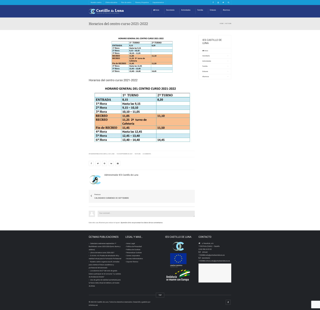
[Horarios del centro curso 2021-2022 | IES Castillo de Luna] (106, 11)
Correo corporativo (133, 256)
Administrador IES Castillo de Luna (102, 154)
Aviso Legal (130, 243)
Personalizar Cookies (134, 253)
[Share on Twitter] (97, 163)
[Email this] (117, 163)
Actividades (185, 10)
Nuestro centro (96, 2)
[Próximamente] (218, 2)
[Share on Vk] (111, 163)
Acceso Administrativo (134, 259)
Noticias (137, 154)
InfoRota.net (93, 305)
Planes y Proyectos (142, 2)
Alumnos (226, 10)
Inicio (157, 10)
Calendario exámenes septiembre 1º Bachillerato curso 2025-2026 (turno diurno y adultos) (104, 247)
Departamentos (158, 2)
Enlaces (213, 10)
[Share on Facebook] (91, 163)
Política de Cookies (133, 249)
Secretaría (170, 10)
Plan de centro (126, 2)
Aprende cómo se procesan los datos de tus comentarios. (142, 223)
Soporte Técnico (132, 262)
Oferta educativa (111, 2)
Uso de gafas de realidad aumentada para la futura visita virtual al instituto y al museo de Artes (105, 283)
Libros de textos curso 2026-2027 (102, 253)
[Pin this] (104, 163)
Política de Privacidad (134, 246)
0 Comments (147, 154)
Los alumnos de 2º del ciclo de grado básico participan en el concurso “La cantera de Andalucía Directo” (105, 274)
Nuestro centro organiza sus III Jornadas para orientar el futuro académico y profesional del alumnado (104, 265)
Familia (200, 10)
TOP (160, 295)
